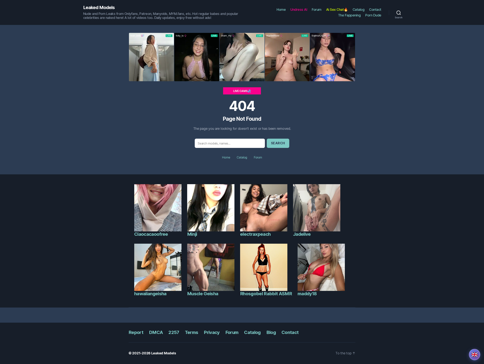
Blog (271, 332)
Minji (192, 234)
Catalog (359, 10)
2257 (173, 332)
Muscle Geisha (202, 293)
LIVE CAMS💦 (242, 91)
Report (136, 332)
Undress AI (298, 10)
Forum (316, 10)
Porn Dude (373, 15)
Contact (375, 10)
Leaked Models (99, 7)
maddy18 (307, 293)
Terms (191, 332)
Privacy (212, 332)
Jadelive (302, 234)
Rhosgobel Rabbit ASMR (266, 293)
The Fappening (349, 15)
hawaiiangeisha (150, 293)
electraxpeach (255, 234)
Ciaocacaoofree (151, 234)
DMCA (156, 332)
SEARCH (278, 143)
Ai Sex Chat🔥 (337, 10)
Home (281, 10)
